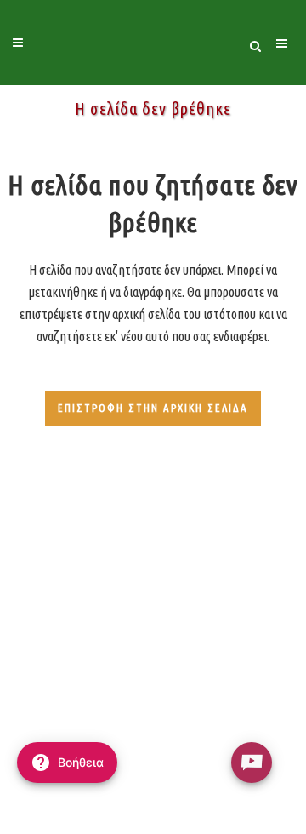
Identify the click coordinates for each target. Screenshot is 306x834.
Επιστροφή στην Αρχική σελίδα (153, 408)
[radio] (251, 762)
